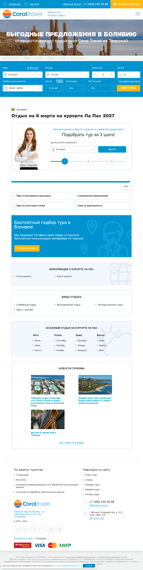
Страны (89, 480)
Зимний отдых (92, 489)
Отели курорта (23, 276)
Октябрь (60, 345)
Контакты (21, 480)
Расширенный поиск (129, 81)
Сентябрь (61, 340)
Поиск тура (91, 475)
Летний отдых (92, 494)
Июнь (38, 340)
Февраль (82, 350)
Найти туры (128, 88)
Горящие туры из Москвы (27, 511)
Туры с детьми (24, 309)
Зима (79, 335)
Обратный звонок (98, 505)
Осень (58, 335)
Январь (81, 345)
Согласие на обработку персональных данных (40, 492)
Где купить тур (96, 518)
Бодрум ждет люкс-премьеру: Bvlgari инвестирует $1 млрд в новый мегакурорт (94, 400)
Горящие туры (92, 484)
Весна (100, 335)
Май (101, 350)
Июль (37, 345)
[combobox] (30, 68)
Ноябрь (60, 350)
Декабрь (82, 340)
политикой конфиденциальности (66, 566)
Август (38, 350)
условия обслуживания (109, 557)
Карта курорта (64, 276)
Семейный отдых (26, 304)
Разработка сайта (23, 538)
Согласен (89, 566)
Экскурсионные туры (110, 304)
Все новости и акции (71, 442)
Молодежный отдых (68, 304)
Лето (36, 335)
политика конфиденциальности (81, 557)
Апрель (103, 345)
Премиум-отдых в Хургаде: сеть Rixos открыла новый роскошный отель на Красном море (47, 402)
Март (101, 340)
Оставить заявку (27, 248)
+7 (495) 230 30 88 (95, 4)
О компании (22, 475)
